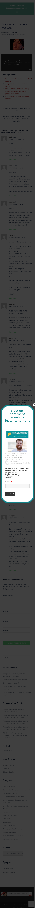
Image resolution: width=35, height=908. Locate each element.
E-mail (8, 482)
